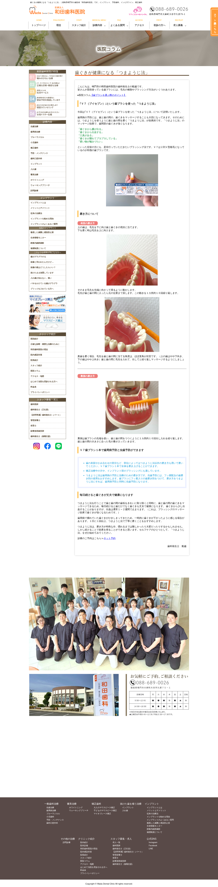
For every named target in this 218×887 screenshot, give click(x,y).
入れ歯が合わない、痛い (41, 278)
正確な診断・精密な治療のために (45, 344)
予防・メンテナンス (39, 153)
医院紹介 (34, 339)
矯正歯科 (34, 148)
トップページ (38, 25)
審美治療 (34, 174)
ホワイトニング (37, 180)
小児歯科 (34, 142)
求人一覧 (116, 842)
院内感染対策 (36, 355)
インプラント (36, 164)
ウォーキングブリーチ (40, 185)
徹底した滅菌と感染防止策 (42, 232)
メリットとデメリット (40, 208)
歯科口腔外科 (36, 158)
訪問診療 (34, 190)
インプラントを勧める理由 (42, 219)
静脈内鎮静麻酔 (37, 243)
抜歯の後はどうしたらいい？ (43, 267)
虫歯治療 (34, 126)
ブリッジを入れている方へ (42, 289)
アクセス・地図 (37, 376)
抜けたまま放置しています (42, 273)
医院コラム (35, 371)
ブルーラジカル (37, 137)
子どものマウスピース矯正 (105, 810)
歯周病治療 (35, 132)
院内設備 (84, 845)
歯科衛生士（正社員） (40, 409)
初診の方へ (160, 25)
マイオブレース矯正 (102, 813)
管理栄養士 (35, 420)
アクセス (139, 25)
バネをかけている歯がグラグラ (44, 283)
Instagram (153, 842)
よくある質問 (117, 25)
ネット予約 (110, 538)
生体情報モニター (38, 238)
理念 (58, 25)
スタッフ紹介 (79, 25)
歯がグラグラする (38, 257)
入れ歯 (33, 169)
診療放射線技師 (37, 431)
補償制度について (38, 248)
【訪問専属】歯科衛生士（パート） (46, 415)
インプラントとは (38, 202)
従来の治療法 (36, 213)
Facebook (153, 845)
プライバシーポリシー (40, 392)
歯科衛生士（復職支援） (41, 436)
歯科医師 (34, 404)
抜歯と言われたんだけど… (42, 262)
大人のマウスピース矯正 (104, 807)
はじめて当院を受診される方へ (44, 381)
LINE (151, 849)
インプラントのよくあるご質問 (44, 224)
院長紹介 (34, 360)
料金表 (33, 387)
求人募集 (178, 25)
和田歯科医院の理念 (39, 349)
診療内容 (97, 25)
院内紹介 (84, 842)
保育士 (33, 425)
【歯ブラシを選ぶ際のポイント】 (108, 95)
